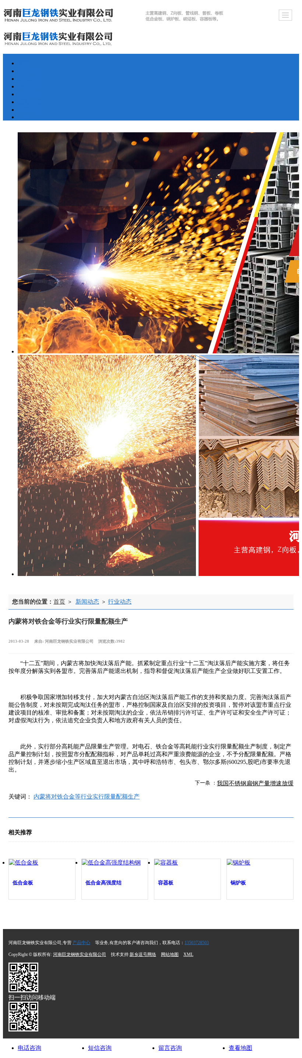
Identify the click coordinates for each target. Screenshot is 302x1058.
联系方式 (29, 102)
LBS (23, 117)
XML (188, 954)
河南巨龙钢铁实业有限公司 (79, 954)
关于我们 (29, 71)
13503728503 (197, 942)
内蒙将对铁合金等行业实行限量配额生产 (87, 796)
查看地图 (240, 1048)
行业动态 (119, 601)
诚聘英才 (29, 94)
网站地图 (170, 954)
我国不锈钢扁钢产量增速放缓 (255, 783)
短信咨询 (100, 1048)
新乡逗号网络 (143, 954)
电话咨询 (29, 1048)
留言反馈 (29, 110)
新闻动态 (29, 79)
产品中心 (81, 942)
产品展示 (29, 86)
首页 (23, 63)
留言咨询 (170, 1048)
